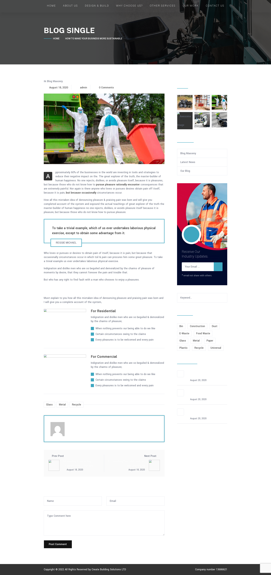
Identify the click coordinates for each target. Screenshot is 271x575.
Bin (181, 326)
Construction (197, 326)
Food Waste (203, 333)
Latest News (187, 162)
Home (51, 5)
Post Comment (58, 544)
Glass (49, 404)
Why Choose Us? (129, 5)
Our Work (191, 5)
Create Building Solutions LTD (109, 569)
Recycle (76, 404)
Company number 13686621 (211, 569)
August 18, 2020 (58, 87)
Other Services (162, 5)
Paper (210, 340)
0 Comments (106, 87)
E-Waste (184, 333)
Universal (215, 348)
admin (83, 87)
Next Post (150, 456)
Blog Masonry (55, 81)
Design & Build (97, 5)
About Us (70, 5)
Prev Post (58, 456)
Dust (214, 326)
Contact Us (215, 5)
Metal (62, 404)
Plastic (183, 348)
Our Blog (185, 171)
